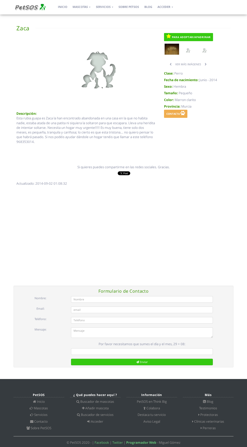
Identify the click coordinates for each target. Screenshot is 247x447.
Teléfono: (41, 319)
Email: (40, 308)
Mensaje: (41, 329)
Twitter (117, 442)
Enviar (143, 362)
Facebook (102, 442)
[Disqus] (123, 236)
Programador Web (141, 442)
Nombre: (40, 298)
